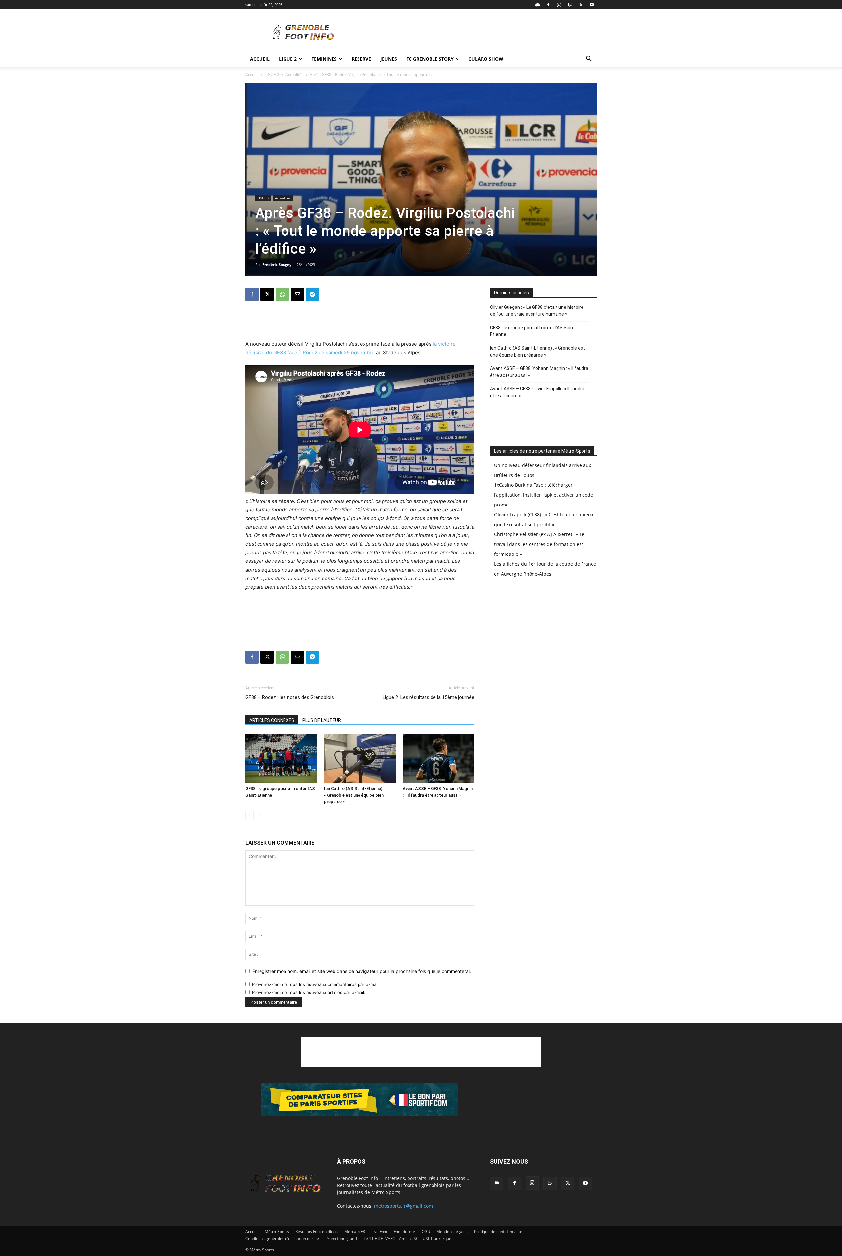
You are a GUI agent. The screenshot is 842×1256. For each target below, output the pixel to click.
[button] (589, 59)
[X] (581, 4)
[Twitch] (570, 4)
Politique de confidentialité (498, 1231)
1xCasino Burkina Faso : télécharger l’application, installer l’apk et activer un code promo (543, 495)
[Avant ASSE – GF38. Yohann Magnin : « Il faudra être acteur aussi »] (438, 758)
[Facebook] (548, 4)
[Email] (297, 294)
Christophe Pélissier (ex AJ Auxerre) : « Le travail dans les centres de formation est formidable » (539, 544)
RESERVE (361, 59)
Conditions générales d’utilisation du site (282, 1238)
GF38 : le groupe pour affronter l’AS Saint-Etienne (533, 331)
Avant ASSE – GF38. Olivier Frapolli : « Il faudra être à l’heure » (537, 392)
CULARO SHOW (485, 59)
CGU (426, 1231)
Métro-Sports (277, 1231)
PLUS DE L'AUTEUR (321, 720)
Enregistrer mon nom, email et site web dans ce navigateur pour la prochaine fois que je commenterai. (361, 971)
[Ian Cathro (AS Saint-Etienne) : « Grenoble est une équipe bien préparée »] (360, 758)
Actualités (294, 74)
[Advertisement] (477, 33)
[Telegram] (312, 294)
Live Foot (379, 1231)
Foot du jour (404, 1231)
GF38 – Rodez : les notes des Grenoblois (289, 697)
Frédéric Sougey (276, 264)
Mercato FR (354, 1231)
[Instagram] (559, 4)
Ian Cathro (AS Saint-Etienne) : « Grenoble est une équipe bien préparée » (354, 795)
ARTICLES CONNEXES (271, 720)
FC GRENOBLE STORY (430, 59)
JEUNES (388, 59)
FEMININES (324, 59)
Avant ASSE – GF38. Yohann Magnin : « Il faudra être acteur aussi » (539, 372)
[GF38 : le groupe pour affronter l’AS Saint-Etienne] (281, 758)
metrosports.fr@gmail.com (403, 1206)
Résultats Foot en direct (316, 1231)
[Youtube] (592, 4)
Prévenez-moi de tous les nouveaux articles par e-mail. (308, 992)
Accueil (260, 59)
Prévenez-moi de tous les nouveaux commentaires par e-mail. (316, 984)
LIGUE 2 (288, 59)
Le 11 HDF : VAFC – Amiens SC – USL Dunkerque (407, 1238)
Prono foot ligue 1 (341, 1238)
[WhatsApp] (282, 294)
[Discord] (537, 4)
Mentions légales (452, 1231)
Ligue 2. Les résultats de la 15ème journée (428, 697)
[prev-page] (249, 815)
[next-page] (260, 815)
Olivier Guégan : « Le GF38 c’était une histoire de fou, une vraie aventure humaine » (536, 311)
